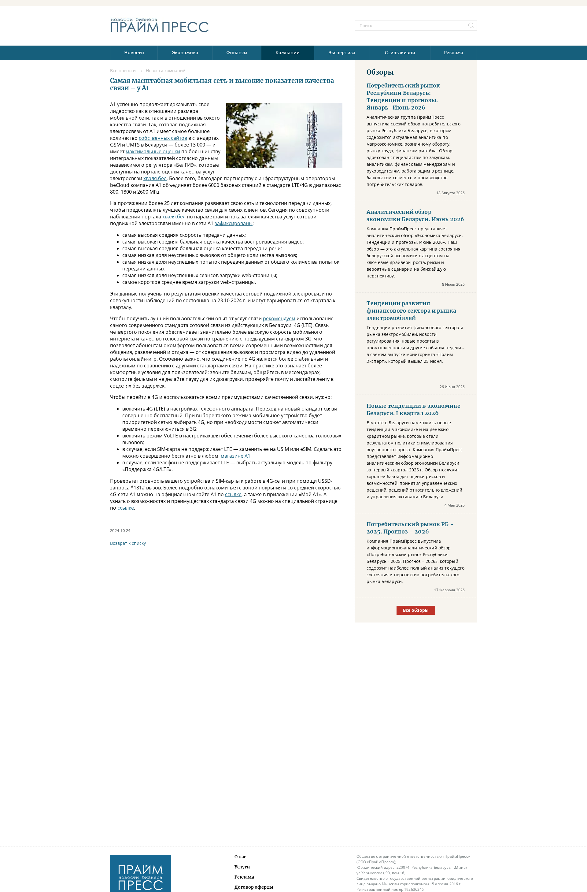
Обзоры (380, 72)
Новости (134, 52)
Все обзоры (416, 610)
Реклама (453, 52)
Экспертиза (342, 52)
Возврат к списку (128, 543)
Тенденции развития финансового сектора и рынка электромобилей (411, 310)
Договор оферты (253, 887)
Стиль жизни (400, 52)
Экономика (185, 52)
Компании (287, 52)
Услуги (242, 867)
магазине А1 (235, 455)
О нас (240, 857)
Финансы (237, 52)
